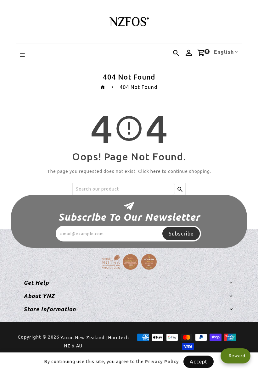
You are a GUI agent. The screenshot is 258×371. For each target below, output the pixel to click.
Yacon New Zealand (82, 337)
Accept (198, 361)
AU (79, 345)
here (155, 171)
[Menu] (22, 55)
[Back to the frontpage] (103, 87)
